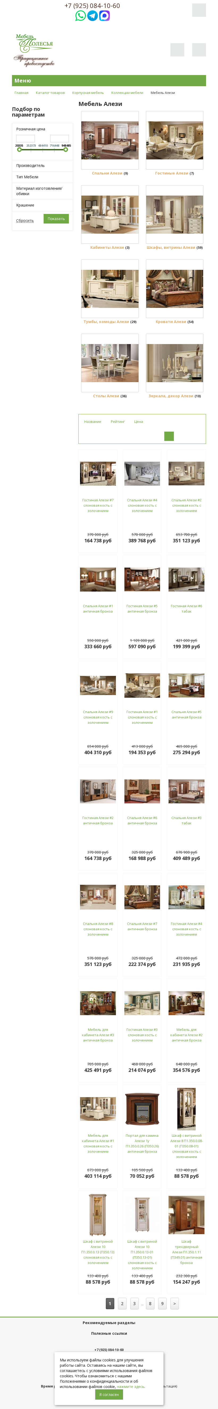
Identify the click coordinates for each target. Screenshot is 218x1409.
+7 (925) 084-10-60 (92, 5)
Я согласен (109, 1394)
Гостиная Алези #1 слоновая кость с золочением (142, 717)
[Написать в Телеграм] (92, 15)
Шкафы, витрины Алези (171, 247)
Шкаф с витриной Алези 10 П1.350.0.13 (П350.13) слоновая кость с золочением (97, 1252)
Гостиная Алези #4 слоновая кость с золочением (186, 929)
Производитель (30, 165)
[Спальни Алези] (110, 140)
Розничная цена (30, 128)
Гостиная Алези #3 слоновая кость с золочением (142, 1035)
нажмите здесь (130, 1386)
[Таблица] (195, 436)
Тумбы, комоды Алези (106, 321)
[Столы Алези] (110, 363)
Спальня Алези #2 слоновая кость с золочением (186, 505)
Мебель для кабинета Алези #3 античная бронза (98, 1035)
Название (92, 421)
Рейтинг (118, 421)
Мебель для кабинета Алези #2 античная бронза (186, 1035)
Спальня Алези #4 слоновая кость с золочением (142, 505)
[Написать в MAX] (104, 15)
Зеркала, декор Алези (171, 395)
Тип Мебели (27, 176)
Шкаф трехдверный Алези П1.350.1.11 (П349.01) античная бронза (186, 1252)
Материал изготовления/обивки (39, 191)
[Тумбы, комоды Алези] (110, 288)
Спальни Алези (107, 173)
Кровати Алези (171, 321)
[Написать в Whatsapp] (80, 15)
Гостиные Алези (171, 173)
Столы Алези (106, 395)
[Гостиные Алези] (175, 140)
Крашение (25, 205)
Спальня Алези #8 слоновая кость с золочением (98, 929)
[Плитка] (169, 436)
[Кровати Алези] (175, 288)
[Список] (182, 436)
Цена (138, 421)
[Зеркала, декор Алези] (175, 363)
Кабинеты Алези (107, 247)
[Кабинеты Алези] (110, 214)
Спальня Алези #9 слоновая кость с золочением (98, 717)
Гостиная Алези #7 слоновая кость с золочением (98, 505)
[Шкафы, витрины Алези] (175, 214)
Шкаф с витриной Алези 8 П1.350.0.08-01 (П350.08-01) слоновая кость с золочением (186, 1146)
